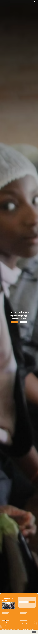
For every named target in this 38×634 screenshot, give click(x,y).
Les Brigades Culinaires (23, 614)
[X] (5, 600)
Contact (21, 622)
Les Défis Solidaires (5, 623)
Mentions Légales (13, 629)
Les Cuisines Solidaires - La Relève (25, 616)
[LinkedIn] (6, 600)
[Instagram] (2, 600)
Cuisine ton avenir (22, 615)
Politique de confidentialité (7, 632)
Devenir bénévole (4, 622)
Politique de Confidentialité (6, 629)
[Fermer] (36, 632)
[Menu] (34, 2)
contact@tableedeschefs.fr (24, 623)
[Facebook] (3, 600)
